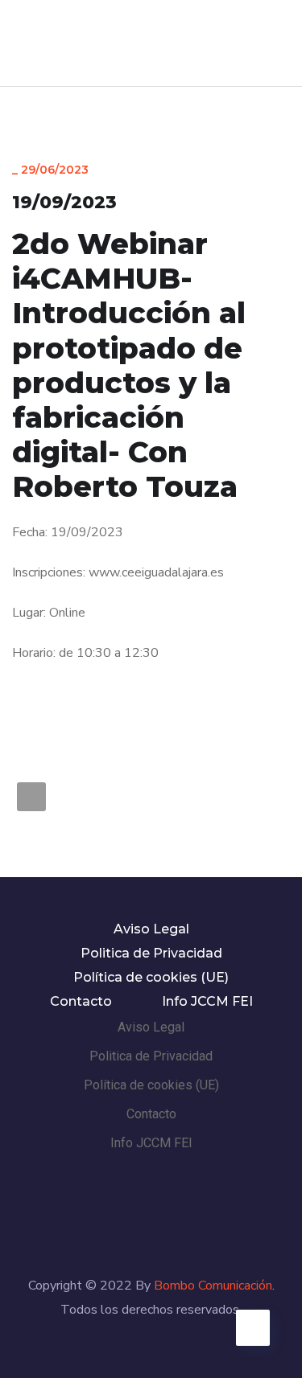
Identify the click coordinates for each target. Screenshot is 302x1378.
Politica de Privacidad (151, 953)
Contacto (81, 1001)
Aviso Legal (151, 929)
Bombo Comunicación (213, 1285)
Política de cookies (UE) (151, 977)
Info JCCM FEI (207, 1001)
